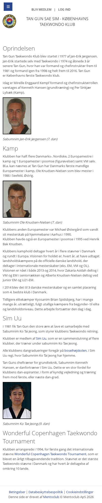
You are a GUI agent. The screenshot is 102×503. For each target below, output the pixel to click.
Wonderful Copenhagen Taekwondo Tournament (50, 454)
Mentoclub (51, 497)
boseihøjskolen (75, 350)
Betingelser (17, 492)
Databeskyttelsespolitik (45, 492)
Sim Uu (41, 338)
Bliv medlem (41, 9)
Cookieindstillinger (79, 492)
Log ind (64, 9)
